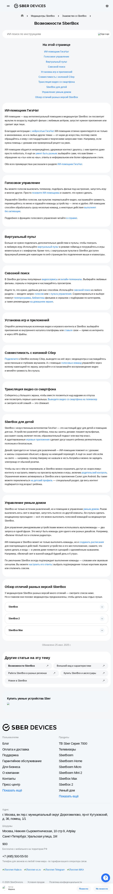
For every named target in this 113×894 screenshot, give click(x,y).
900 (4, 844)
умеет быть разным (46, 153)
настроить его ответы (40, 564)
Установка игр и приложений (56, 72)
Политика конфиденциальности (65, 882)
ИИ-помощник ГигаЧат (56, 51)
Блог (5, 743)
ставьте (68, 330)
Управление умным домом (56, 92)
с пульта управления (60, 294)
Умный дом (67, 790)
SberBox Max (16, 630)
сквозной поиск (82, 290)
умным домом (91, 509)
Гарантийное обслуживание (21, 761)
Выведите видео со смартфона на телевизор (72, 399)
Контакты (9, 778)
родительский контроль (94, 472)
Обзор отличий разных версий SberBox (56, 97)
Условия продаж (36, 882)
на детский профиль (42, 480)
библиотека (38, 298)
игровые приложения (38, 439)
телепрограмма (22, 298)
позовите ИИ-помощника (45, 193)
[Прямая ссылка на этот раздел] (41, 110)
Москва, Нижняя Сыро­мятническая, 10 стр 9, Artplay (39, 831)
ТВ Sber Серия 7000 (73, 743)
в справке (71, 218)
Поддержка (10, 755)
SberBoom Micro (70, 767)
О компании (10, 773)
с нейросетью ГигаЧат (42, 131)
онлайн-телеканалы (71, 279)
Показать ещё (12, 790)
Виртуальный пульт (56, 62)
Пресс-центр (11, 784)
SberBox (13, 606)
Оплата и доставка (15, 749)
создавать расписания (91, 542)
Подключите (11, 359)
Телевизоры (67, 749)
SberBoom (66, 755)
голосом (39, 294)
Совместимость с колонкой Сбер (56, 77)
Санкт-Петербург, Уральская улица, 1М (29, 836)
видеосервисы (50, 279)
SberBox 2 (14, 618)
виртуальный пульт (48, 247)
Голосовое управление (56, 56)
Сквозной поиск (56, 67)
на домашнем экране (41, 301)
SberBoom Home (70, 761)
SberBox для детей (56, 87)
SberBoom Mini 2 (70, 773)
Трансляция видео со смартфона (56, 82)
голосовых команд (71, 363)
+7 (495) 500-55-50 (15, 856)
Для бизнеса (11, 767)
